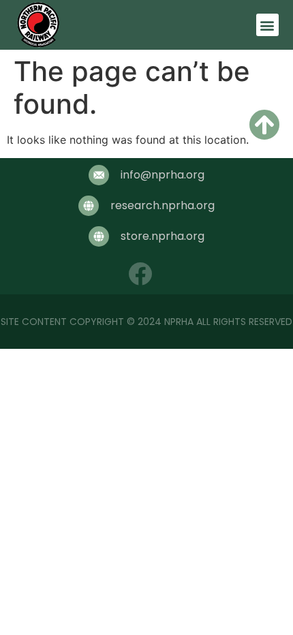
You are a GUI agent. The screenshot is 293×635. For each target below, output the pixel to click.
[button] (267, 25)
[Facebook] (140, 273)
